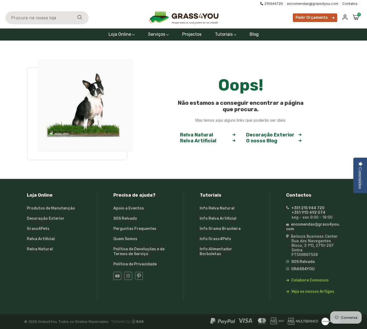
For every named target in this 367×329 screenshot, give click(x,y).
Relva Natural (196, 135)
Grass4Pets (38, 228)
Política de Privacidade (135, 264)
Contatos (350, 3)
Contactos (298, 195)
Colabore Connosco (309, 280)
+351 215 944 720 (307, 208)
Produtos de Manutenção (51, 208)
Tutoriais (224, 34)
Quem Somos (125, 239)
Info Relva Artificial (218, 218)
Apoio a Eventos (128, 208)
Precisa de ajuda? (134, 195)
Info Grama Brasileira (220, 228)
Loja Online (120, 34)
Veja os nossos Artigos (312, 291)
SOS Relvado (125, 218)
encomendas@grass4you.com (312, 3)
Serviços (157, 34)
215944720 (273, 3)
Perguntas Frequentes (134, 228)
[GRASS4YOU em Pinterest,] (139, 278)
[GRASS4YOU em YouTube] (117, 278)
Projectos (192, 34)
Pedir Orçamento (312, 17)
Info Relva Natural (217, 208)
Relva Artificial (198, 141)
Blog (254, 34)
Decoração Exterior (270, 135)
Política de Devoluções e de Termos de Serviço (138, 251)
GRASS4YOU (302, 269)
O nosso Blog (261, 141)
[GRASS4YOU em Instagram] (128, 278)
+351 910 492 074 (308, 212)
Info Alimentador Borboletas (216, 251)
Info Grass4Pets (215, 239)
